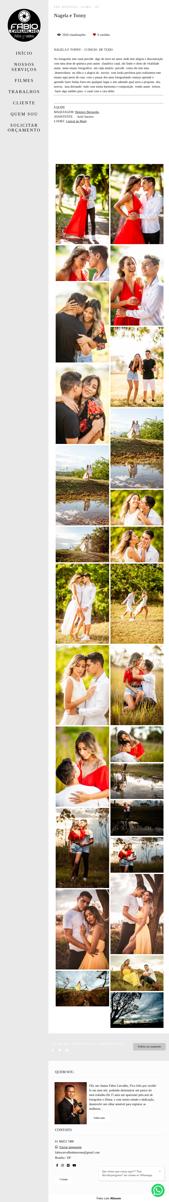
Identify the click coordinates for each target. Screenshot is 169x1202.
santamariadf (140, 144)
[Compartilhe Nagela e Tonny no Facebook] (53, 1050)
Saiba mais (99, 1118)
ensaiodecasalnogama (69, 149)
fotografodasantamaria (70, 154)
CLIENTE (24, 103)
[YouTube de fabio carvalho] (74, 1165)
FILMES (24, 80)
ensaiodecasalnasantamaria (106, 149)
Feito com (109, 1198)
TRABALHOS (24, 91)
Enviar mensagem (70, 1147)
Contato (64, 1179)
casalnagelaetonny (89, 144)
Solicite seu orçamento (149, 1046)
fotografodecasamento (105, 154)
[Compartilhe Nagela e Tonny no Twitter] (59, 1050)
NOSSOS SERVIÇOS (24, 67)
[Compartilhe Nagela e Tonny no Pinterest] (67, 1050)
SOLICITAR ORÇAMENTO (24, 128)
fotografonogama (140, 149)
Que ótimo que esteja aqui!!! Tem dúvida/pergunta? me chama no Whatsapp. (127, 1173)
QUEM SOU (24, 114)
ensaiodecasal (116, 144)
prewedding (63, 144)
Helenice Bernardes (87, 112)
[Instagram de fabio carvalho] (62, 1165)
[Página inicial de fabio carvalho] (24, 25)
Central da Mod (75, 121)
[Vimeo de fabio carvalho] (68, 1165)
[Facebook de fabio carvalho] (57, 1165)
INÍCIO (24, 53)
